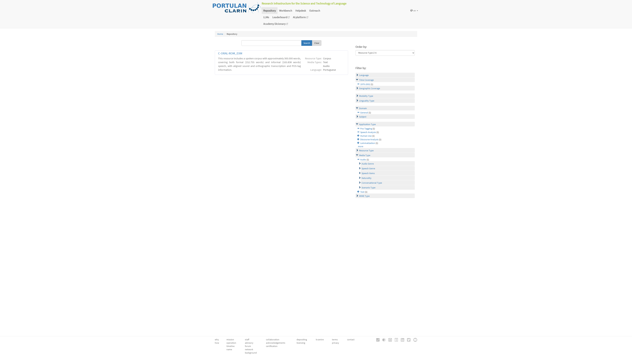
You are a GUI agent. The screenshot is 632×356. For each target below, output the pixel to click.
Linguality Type (366, 100)
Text (362, 191)
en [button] (414, 10)
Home (220, 33)
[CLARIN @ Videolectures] (383, 339)
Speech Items (368, 173)
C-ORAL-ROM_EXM (230, 53)
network (249, 349)
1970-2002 (365, 84)
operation (231, 342)
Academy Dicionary (274, 24)
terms (335, 339)
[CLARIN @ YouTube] (414, 339)
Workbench (285, 10)
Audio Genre (368, 163)
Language (364, 75)
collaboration (272, 339)
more (360, 146)
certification (271, 346)
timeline (230, 346)
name (229, 349)
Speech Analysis (368, 132)
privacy (335, 342)
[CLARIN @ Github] (389, 339)
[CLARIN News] (395, 339)
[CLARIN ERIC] (377, 339)
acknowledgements (275, 342)
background (251, 352)
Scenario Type (368, 187)
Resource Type (366, 150)
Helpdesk (300, 10)
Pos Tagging (366, 128)
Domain (363, 108)
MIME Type (364, 195)
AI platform (299, 17)
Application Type (367, 124)
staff (247, 339)
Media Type (364, 155)
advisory (249, 342)
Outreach (314, 10)
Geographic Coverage (369, 88)
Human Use (366, 135)
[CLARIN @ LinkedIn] (401, 339)
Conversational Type (372, 182)
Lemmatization (367, 143)
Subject (362, 116)
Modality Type (366, 95)
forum (248, 346)
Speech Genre (368, 168)
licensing (301, 342)
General (364, 112)
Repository (269, 10)
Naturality (366, 178)
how (217, 342)
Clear (316, 43)
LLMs (266, 17)
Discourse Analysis (369, 139)
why (217, 339)
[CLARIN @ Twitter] (407, 339)
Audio (363, 159)
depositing (302, 339)
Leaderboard (280, 17)
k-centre (320, 339)
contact (351, 339)
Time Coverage (366, 79)
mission (230, 339)
